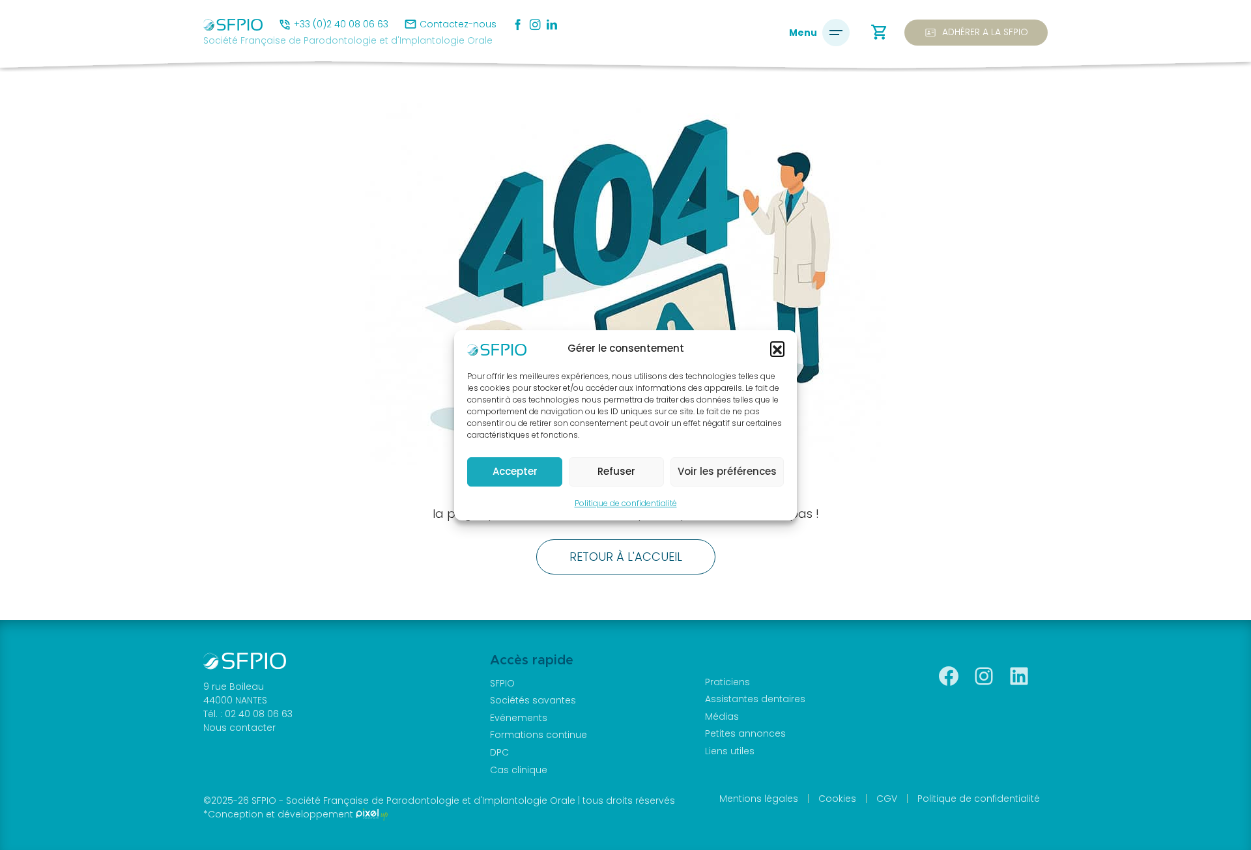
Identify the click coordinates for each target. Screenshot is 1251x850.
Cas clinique (518, 769)
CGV (886, 798)
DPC (499, 752)
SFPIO (502, 683)
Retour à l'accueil (625, 556)
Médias (722, 716)
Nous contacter (239, 727)
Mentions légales (758, 798)
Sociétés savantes (533, 700)
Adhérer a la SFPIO (976, 32)
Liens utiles (730, 751)
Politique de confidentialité (626, 503)
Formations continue (538, 734)
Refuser (616, 471)
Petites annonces (745, 733)
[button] (777, 348)
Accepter (515, 471)
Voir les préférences (727, 471)
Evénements (518, 717)
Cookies (837, 798)
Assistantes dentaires (755, 698)
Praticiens (727, 681)
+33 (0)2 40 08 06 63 (341, 24)
